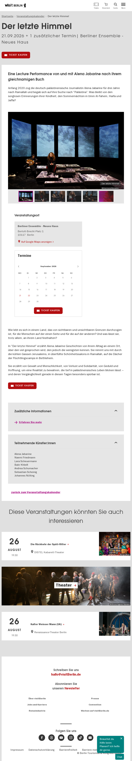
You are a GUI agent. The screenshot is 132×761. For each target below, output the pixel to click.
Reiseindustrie (37, 710)
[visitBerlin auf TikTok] (80, 737)
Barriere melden (91, 749)
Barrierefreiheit (68, 749)
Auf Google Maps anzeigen (36, 241)
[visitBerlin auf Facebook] (42, 737)
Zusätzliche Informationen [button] (32, 411)
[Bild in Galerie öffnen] (26, 196)
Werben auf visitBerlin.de (95, 710)
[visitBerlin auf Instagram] (71, 737)
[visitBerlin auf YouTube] (61, 737)
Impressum (17, 749)
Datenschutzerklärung (41, 749)
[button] (106, 5)
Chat (119, 756)
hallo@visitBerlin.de (66, 674)
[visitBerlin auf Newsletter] (90, 737)
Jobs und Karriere (37, 704)
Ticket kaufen (18, 55)
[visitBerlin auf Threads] (51, 737)
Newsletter (72, 688)
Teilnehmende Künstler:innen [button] (35, 443)
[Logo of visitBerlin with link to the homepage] (15, 5)
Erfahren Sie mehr (30, 422)
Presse (95, 698)
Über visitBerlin (37, 698)
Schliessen (121, 738)
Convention (95, 704)
